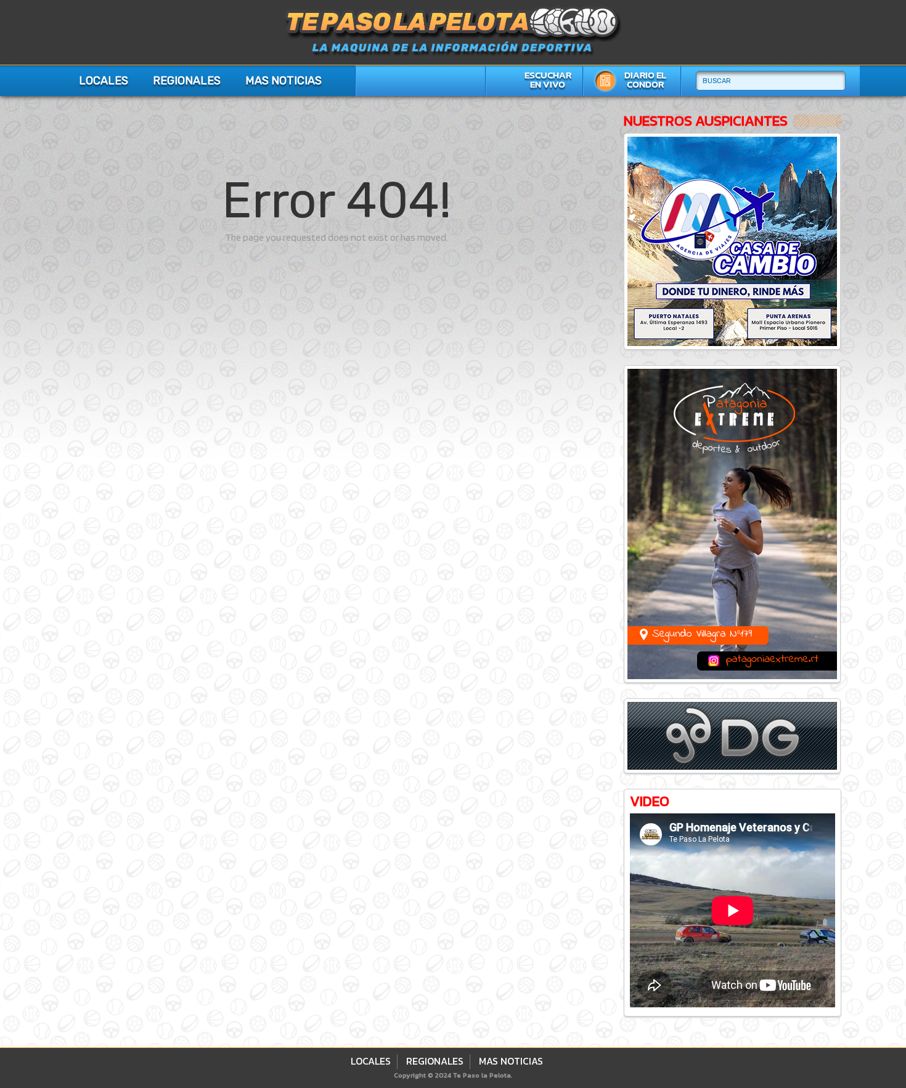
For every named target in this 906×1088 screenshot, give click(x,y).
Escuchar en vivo (547, 79)
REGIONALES (187, 80)
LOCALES (103, 80)
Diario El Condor (645, 79)
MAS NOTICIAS (283, 80)
